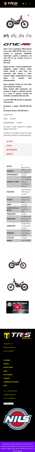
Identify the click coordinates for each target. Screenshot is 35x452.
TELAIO (9, 145)
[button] (28, 15)
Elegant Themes (14, 439)
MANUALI (10, 154)
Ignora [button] (20, 451)
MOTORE (10, 141)
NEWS (5, 371)
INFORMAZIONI (12, 149)
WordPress (28, 439)
